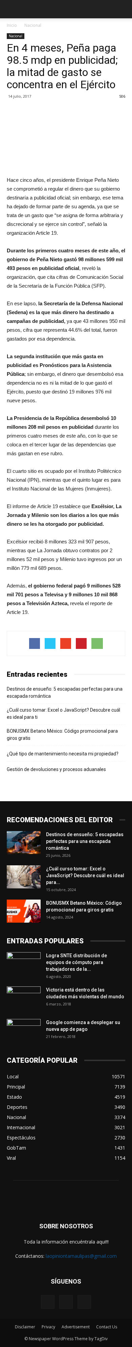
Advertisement (76, 1327)
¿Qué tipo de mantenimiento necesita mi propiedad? (62, 753)
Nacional (32, 25)
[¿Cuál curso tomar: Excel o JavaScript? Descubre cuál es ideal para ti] (24, 877)
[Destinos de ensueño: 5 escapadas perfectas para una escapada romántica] (24, 842)
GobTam (16, 1147)
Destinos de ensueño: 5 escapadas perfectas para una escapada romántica (65, 692)
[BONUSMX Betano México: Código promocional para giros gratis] (24, 911)
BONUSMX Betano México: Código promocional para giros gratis (62, 734)
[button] (122, 9)
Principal (16, 1086)
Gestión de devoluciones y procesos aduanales (56, 769)
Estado (14, 1097)
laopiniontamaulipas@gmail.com (81, 1256)
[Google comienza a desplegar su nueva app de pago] (24, 1031)
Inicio (12, 25)
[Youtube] (84, 1302)
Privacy (48, 1327)
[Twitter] (66, 1302)
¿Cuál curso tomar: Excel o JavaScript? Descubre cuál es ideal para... (85, 875)
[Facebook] (47, 1302)
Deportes (17, 1107)
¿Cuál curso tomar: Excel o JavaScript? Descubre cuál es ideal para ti (63, 713)
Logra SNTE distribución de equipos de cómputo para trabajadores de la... (76, 962)
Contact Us (106, 1327)
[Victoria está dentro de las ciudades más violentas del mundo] (24, 998)
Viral (11, 1158)
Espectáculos (21, 1137)
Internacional (21, 1127)
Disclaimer (25, 1327)
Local (13, 1076)
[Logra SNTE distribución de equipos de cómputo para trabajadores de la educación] (24, 964)
